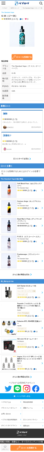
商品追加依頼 (28, 402)
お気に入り (5, 449)
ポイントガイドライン (9, 425)
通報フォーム (28, 408)
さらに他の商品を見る (21, 274)
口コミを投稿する (24, 57)
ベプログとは (6, 402)
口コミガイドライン (30, 420)
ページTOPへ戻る (23, 396)
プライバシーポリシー (9, 408)
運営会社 (26, 426)
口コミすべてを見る (21, 159)
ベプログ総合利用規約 (9, 420)
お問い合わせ (6, 414)
